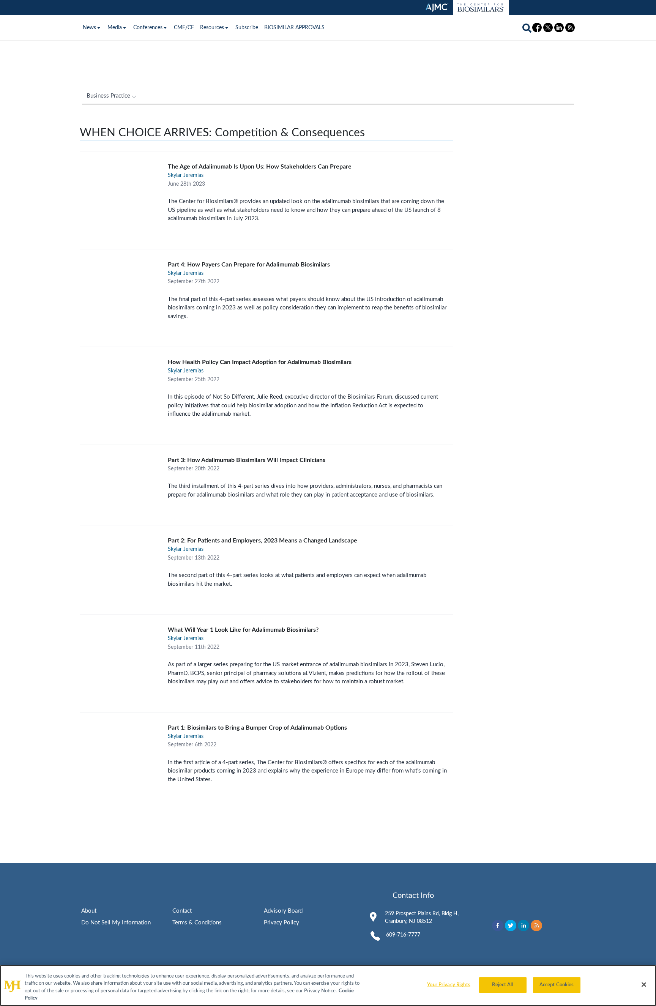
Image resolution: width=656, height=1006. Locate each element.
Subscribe (246, 27)
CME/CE (184, 27)
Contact (182, 911)
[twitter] (510, 925)
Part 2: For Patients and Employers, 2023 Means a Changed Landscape (262, 541)
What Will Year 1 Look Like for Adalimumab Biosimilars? (243, 630)
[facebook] (497, 925)
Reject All (502, 984)
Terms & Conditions (197, 923)
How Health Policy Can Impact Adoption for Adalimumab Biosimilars (260, 362)
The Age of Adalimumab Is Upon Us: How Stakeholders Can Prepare (260, 167)
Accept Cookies (556, 984)
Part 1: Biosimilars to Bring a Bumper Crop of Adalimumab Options (257, 728)
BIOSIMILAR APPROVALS (294, 27)
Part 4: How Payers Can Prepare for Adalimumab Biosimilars (249, 265)
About (88, 911)
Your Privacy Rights (448, 984)
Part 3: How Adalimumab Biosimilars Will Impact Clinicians (246, 460)
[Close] (644, 984)
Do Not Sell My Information (116, 923)
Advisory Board (283, 911)
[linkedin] (523, 925)
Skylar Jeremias (185, 175)
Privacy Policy (281, 923)
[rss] (536, 925)
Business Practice (108, 96)
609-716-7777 (403, 935)
